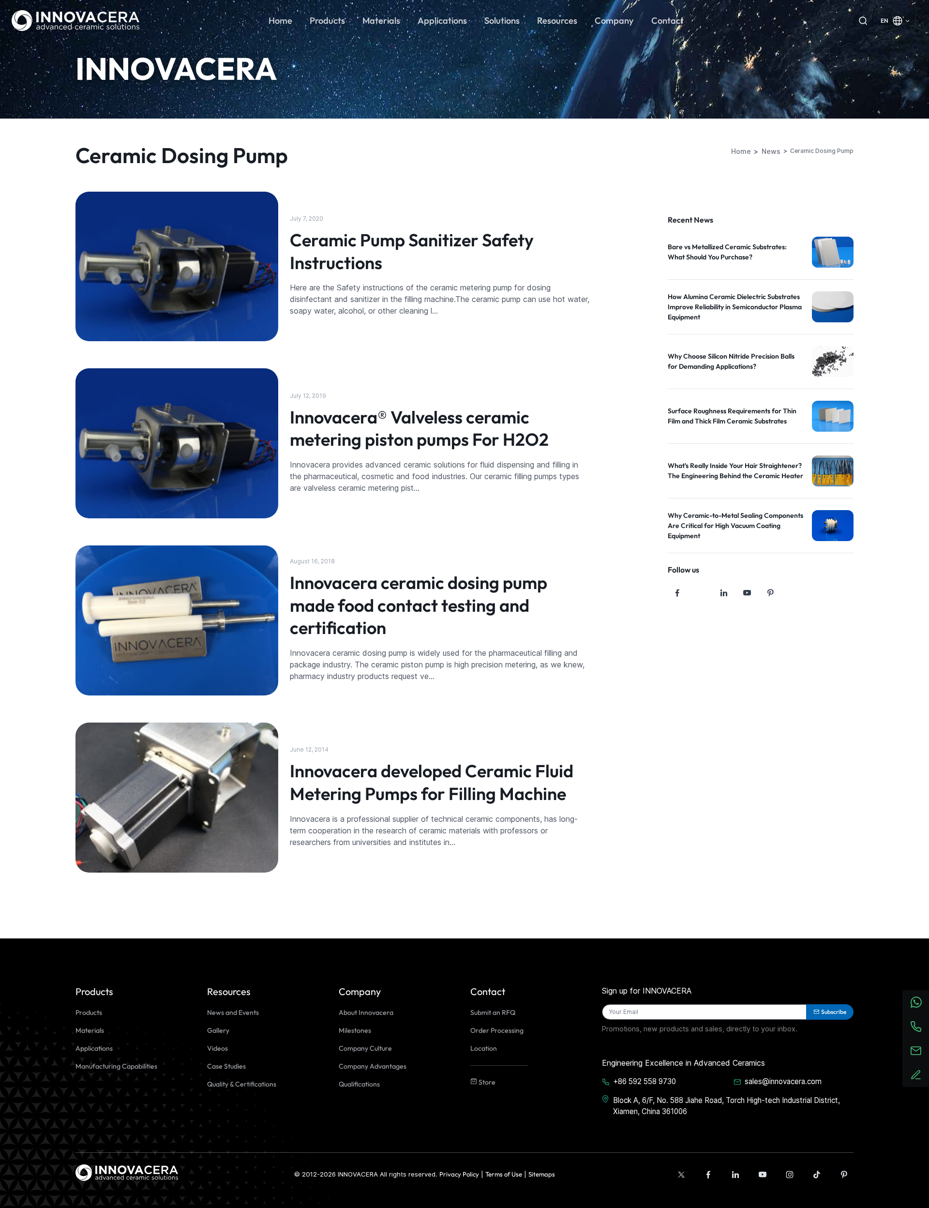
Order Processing (497, 1030)
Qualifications (359, 1084)
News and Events (233, 1012)
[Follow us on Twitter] (700, 593)
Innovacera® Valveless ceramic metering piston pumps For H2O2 (419, 428)
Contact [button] (667, 20)
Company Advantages (372, 1066)
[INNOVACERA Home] (126, 1172)
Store (486, 1082)
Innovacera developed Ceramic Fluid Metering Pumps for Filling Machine (431, 782)
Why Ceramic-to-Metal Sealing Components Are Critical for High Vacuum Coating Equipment (735, 525)
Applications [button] (442, 20)
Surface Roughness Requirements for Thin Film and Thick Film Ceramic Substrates (732, 416)
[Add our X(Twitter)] (681, 1174)
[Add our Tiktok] (816, 1174)
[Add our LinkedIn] (735, 1174)
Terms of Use (503, 1174)
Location (483, 1048)
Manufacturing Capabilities (116, 1066)
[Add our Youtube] (762, 1174)
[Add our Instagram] (789, 1174)
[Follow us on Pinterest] (770, 593)
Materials (89, 1030)
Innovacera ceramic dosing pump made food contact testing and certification (418, 605)
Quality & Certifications (241, 1084)
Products (88, 1012)
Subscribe (833, 1011)
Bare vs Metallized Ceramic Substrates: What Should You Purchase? (727, 251)
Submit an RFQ (492, 1012)
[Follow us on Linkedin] (724, 593)
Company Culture (365, 1048)
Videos (217, 1048)
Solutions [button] (502, 20)
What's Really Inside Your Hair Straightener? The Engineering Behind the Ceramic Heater (735, 470)
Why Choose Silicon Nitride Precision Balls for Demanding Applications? (731, 361)
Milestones (355, 1030)
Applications (94, 1048)
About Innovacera (366, 1012)
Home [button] (280, 20)
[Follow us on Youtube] (747, 593)
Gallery (218, 1030)
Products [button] (327, 20)
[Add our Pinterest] (844, 1174)
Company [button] (614, 20)
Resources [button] (557, 20)
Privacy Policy (459, 1174)
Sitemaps (541, 1174)
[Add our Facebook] (708, 1174)
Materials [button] (381, 20)
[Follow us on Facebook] (677, 593)
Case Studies (226, 1066)
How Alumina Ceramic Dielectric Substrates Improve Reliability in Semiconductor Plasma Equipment (735, 306)
